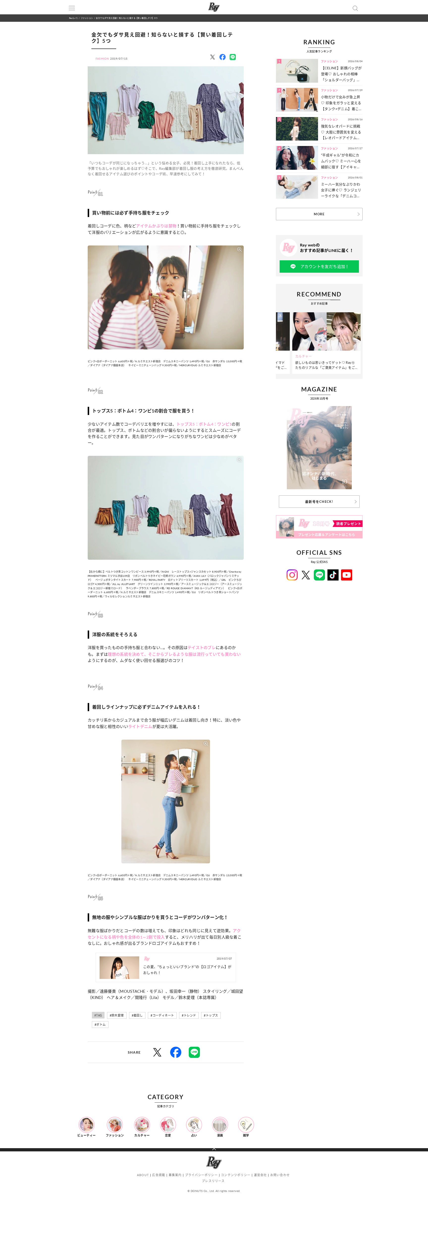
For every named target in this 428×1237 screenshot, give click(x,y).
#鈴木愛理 (117, 1015)
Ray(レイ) (73, 18)
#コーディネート (162, 1015)
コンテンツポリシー (235, 1175)
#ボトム (100, 1024)
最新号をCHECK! (319, 502)
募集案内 (175, 1175)
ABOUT (143, 1175)
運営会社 (260, 1175)
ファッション (87, 18)
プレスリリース (213, 1181)
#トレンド (189, 1015)
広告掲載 (158, 1175)
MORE (319, 214)
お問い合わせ (280, 1175)
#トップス (211, 1015)
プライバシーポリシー (201, 1175)
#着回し (137, 1015)
